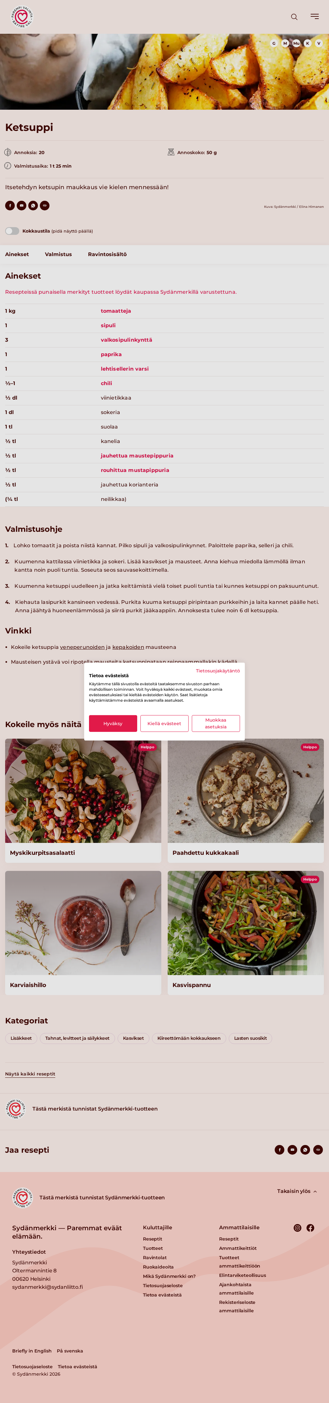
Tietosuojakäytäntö (218, 670)
